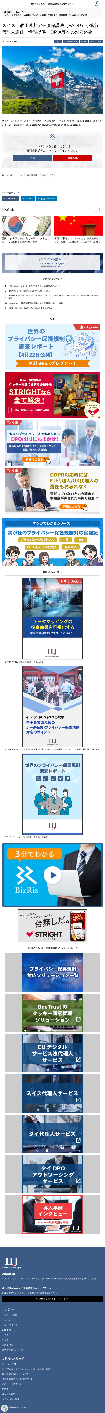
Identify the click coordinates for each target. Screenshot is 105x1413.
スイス (58, 41)
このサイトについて (12, 1384)
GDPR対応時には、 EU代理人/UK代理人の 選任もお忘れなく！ (32, 308)
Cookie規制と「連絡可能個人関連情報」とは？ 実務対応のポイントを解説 (36, 303)
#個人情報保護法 (32, 175)
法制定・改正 (96, 41)
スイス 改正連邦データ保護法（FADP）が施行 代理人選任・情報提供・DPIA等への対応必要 (45, 15)
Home (9, 12)
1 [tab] (50, 246)
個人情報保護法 (71, 41)
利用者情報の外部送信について (17, 1379)
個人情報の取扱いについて (15, 1374)
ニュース (20, 12)
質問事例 (6, 1330)
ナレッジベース (9, 1325)
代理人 (84, 41)
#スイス (20, 175)
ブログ (5, 1340)
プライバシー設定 (11, 1399)
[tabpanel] (26, 230)
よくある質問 (8, 1393)
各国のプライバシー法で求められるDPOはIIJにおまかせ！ (30, 291)
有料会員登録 (72, 158)
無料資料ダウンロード (13, 1349)
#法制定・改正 (47, 175)
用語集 (5, 1389)
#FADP (10, 175)
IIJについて (7, 1364)
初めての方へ (8, 1345)
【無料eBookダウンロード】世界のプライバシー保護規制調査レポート (34, 286)
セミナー (6, 1335)
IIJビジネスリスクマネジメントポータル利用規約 (26, 1369)
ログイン (32, 158)
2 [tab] (54, 246)
